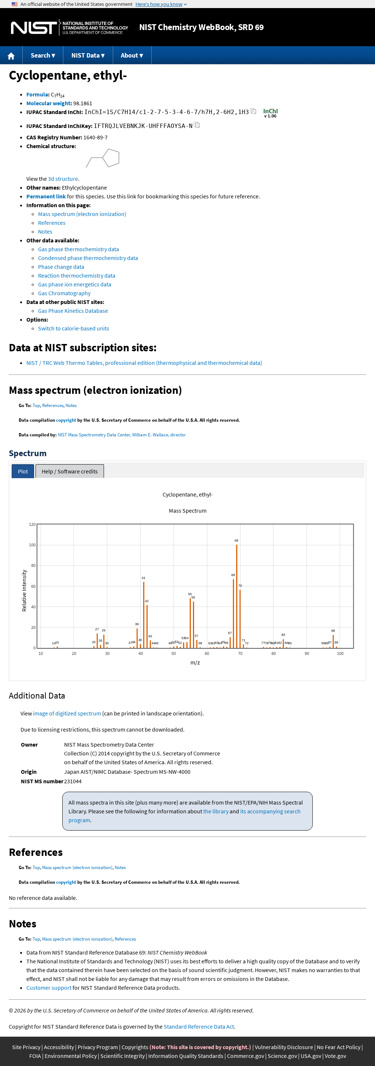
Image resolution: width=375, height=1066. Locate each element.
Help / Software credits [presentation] (70, 471)
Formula (37, 94)
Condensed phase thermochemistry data (88, 257)
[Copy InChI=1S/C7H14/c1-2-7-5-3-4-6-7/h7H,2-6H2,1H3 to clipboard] (253, 113)
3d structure (63, 178)
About (129, 55)
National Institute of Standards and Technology (69, 27)
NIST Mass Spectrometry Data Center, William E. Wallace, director (122, 435)
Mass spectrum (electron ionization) (82, 213)
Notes (45, 231)
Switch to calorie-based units (73, 328)
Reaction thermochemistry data (76, 275)
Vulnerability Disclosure (284, 1047)
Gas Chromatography (64, 293)
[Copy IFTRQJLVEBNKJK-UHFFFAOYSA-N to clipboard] (197, 127)
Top (36, 405)
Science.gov (282, 1055)
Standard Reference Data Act (199, 1026)
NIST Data (85, 55)
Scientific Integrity (122, 1055)
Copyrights (135, 1047)
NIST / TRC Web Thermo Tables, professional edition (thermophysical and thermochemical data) (144, 362)
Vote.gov (335, 1055)
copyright (66, 420)
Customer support (48, 987)
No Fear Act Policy (338, 1047)
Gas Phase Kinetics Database (73, 310)
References (52, 222)
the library (216, 811)
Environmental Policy (71, 1055)
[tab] (23, 471)
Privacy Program (98, 1047)
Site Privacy (26, 1047)
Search (40, 55)
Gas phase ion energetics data (74, 284)
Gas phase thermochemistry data (78, 249)
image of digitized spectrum (67, 713)
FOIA (35, 1055)
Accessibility (59, 1047)
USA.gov (311, 1055)
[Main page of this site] (11, 55)
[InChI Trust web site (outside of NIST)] (270, 117)
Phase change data (61, 266)
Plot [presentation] (23, 471)
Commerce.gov (245, 1055)
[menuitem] (11, 55)
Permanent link (46, 196)
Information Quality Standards (185, 1055)
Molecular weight (48, 103)
